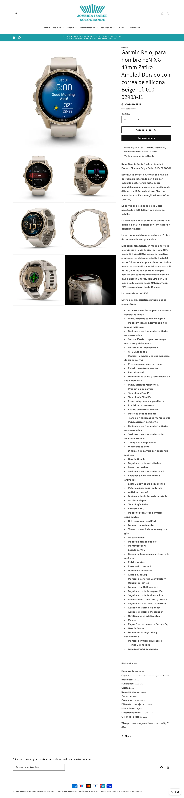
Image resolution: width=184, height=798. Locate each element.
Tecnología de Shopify (46, 791)
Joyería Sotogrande (28, 791)
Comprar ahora (146, 138)
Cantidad (125, 114)
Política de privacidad (88, 791)
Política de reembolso (67, 791)
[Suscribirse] (61, 767)
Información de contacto (131, 791)
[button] (16, 13)
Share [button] (128, 736)
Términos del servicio (109, 791)
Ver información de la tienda (139, 156)
